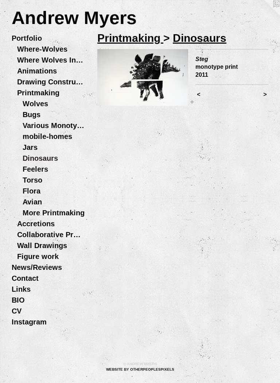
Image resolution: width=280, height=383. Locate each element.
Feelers (35, 169)
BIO (18, 300)
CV (17, 311)
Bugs (31, 115)
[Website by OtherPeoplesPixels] (265, 14)
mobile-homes (47, 136)
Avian (32, 202)
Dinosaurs (40, 158)
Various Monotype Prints (54, 125)
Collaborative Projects (51, 235)
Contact (25, 278)
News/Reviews (37, 267)
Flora (31, 191)
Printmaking (38, 93)
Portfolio (27, 38)
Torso (32, 180)
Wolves (35, 104)
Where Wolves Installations (51, 60)
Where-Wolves (42, 49)
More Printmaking (54, 213)
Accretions (36, 224)
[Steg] (142, 77)
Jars (30, 147)
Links (21, 289)
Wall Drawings (42, 246)
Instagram (29, 322)
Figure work (38, 256)
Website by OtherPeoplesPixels (140, 369)
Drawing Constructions (51, 82)
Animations (37, 71)
